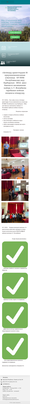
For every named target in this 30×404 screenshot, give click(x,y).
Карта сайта (6, 395)
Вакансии (5, 396)
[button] (7, 2)
